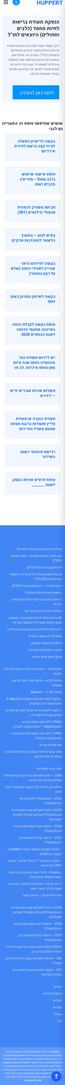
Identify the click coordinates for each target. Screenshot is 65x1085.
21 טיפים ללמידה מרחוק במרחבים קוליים (34, 629)
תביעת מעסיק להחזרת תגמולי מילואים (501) (36, 209)
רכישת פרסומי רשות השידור (37, 454)
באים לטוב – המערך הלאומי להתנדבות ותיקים (33, 238)
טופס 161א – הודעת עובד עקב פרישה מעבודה (37, 683)
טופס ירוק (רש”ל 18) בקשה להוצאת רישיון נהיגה (33, 789)
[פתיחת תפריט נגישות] (56, 1076)
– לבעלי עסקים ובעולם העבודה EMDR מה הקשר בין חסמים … (34, 851)
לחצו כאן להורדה (37, 92)
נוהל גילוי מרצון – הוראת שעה (42, 895)
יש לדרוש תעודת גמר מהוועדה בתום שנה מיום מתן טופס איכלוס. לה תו (34, 363)
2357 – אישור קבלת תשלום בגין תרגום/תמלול (40, 840)
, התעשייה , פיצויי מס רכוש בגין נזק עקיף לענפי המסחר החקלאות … (35, 874)
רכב (59, 1021)
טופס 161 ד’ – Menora (46, 692)
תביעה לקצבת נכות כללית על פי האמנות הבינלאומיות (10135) (36, 576)
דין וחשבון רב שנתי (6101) (44, 567)
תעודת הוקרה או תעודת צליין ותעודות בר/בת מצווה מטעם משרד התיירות (32, 424)
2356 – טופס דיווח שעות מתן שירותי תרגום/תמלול (37, 828)
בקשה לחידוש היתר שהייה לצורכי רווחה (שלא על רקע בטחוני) (33, 268)
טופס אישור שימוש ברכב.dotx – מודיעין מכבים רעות (37, 179)
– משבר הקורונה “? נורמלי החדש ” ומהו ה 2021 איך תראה (35, 863)
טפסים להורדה (52, 993)
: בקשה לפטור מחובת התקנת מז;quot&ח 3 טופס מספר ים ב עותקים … (34, 701)
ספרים (57, 1000)
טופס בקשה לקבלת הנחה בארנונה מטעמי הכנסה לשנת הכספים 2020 (33, 329)
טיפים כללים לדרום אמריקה (43, 611)
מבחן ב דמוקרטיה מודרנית (45, 650)
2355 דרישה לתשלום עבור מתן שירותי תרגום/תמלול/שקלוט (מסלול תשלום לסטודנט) (36, 815)
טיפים (58, 986)
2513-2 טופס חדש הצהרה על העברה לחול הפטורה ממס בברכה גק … (34, 949)
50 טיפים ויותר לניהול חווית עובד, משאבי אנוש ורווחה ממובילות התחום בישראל (35, 620)
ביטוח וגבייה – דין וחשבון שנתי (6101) (37, 585)
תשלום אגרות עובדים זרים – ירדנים (32, 393)
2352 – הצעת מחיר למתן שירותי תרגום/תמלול (40, 801)
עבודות (57, 1007)
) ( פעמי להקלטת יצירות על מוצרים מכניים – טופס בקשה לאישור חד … (33, 713)
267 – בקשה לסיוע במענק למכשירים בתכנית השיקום (37, 972)
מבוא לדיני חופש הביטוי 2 (45, 636)
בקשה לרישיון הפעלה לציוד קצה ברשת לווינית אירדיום (34, 146)
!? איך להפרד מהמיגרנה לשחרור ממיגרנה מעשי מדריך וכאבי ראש (35, 886)
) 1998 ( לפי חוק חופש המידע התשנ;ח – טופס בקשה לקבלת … (35, 736)
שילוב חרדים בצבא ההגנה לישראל (39, 549)
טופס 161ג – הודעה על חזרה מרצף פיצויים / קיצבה (32, 671)
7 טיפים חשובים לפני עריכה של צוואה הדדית (37, 602)
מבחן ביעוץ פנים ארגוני (47, 656)
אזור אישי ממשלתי (49, 768)
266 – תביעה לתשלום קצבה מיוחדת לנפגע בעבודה (33, 961)
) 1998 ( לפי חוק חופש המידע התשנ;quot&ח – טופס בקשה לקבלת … (36, 724)
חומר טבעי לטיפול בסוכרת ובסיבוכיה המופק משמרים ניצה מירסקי (33, 754)
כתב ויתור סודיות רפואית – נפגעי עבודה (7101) (36, 558)
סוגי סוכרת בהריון (51, 745)
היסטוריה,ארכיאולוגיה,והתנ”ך (43, 592)
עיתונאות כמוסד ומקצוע (46, 643)
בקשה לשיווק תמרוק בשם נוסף (32, 299)
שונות (58, 1014)
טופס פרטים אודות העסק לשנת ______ (33, 482)
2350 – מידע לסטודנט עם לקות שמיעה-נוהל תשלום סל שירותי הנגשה (32, 778)
